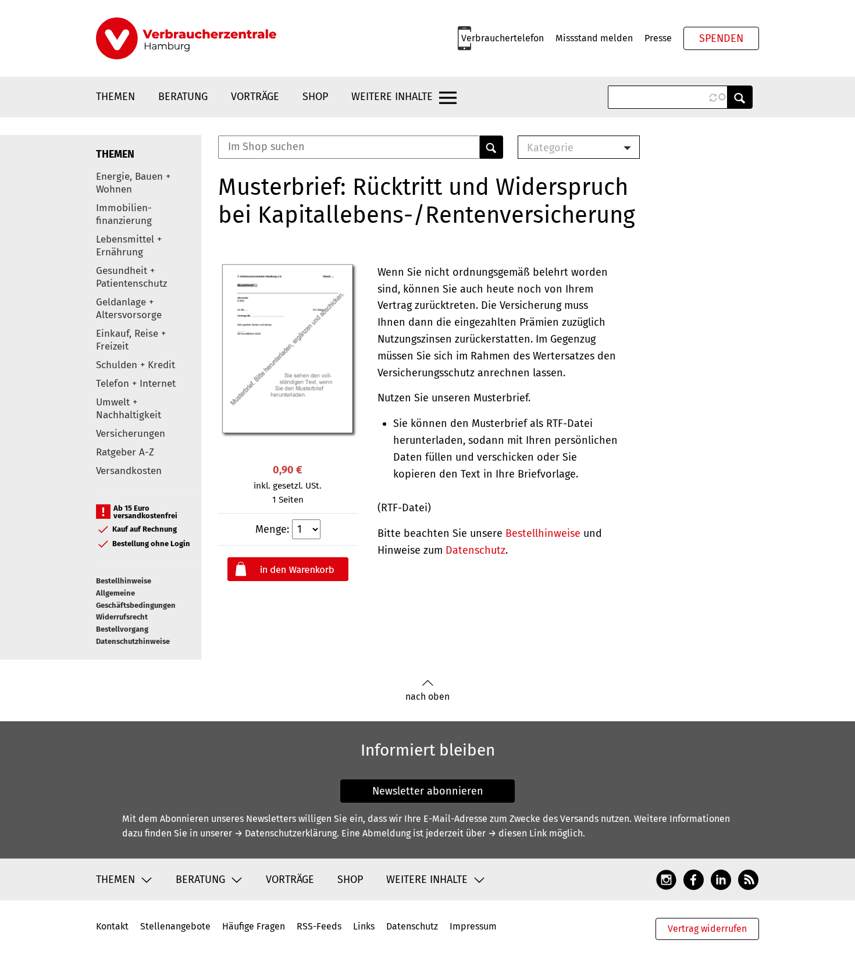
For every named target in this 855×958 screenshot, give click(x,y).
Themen (115, 96)
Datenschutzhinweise (133, 641)
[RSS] (748, 878)
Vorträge (255, 96)
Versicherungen (130, 434)
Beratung (183, 96)
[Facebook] (693, 878)
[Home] (186, 38)
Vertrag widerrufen (707, 928)
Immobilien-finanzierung (124, 214)
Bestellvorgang (122, 629)
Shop (315, 96)
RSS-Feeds (319, 926)
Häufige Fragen (253, 926)
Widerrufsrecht (122, 616)
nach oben (427, 696)
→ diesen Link (517, 833)
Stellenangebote (175, 926)
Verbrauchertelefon (502, 38)
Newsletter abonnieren (427, 791)
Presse (658, 38)
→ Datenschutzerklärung (285, 833)
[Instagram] (666, 878)
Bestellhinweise (123, 580)
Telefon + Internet (136, 383)
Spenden (721, 38)
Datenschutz (475, 550)
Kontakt (112, 926)
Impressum (473, 926)
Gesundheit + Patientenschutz (131, 277)
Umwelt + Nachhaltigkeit (128, 408)
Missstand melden (594, 38)
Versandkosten (129, 471)
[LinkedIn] (721, 878)
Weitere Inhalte (392, 96)
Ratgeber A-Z (125, 452)
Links (364, 926)
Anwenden (740, 97)
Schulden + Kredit (135, 365)
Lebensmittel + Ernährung (129, 245)
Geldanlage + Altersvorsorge (129, 308)
